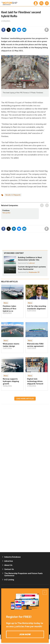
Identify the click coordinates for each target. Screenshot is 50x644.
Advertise (8, 561)
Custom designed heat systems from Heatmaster (32, 267)
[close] (48, 25)
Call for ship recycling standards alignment (36, 307)
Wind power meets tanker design (11, 344)
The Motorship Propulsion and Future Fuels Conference (23, 574)
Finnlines (6, 210)
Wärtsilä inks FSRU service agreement (35, 344)
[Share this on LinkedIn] (14, 30)
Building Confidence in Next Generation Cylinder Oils (30, 258)
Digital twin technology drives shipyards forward (35, 381)
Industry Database (12, 557)
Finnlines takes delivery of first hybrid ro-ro (9, 308)
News (6, 303)
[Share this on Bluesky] (19, 30)
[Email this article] (24, 30)
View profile (6, 213)
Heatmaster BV (34, 272)
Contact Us (9, 569)
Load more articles (25, 399)
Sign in (18, 25)
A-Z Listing (9, 579)
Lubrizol (32, 263)
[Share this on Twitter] (8, 30)
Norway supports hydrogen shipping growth (11, 381)
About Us (8, 565)
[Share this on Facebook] (3, 30)
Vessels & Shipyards (13, 195)
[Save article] (46, 30)
